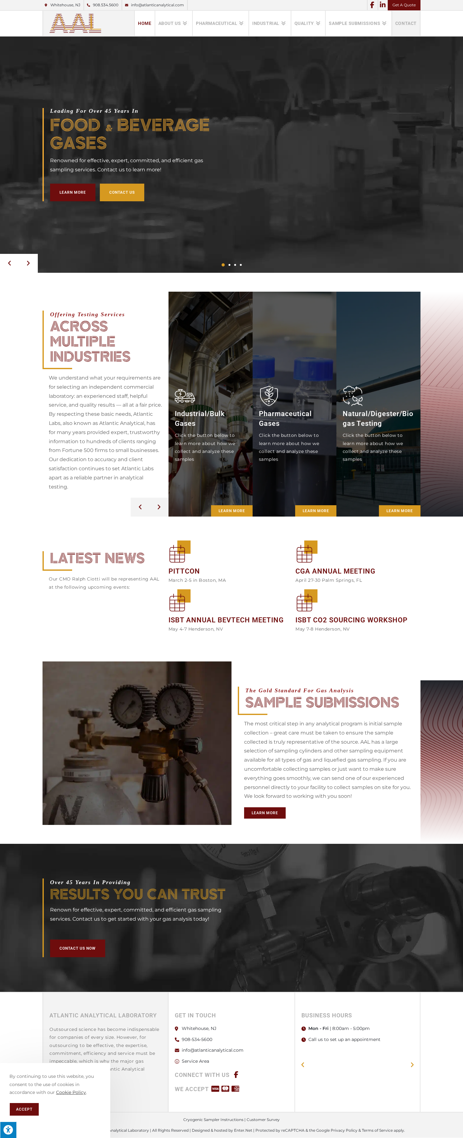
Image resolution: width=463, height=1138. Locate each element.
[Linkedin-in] (383, 5)
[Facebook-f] (372, 5)
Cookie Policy (71, 1092)
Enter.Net (243, 1130)
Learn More (73, 192)
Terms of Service (377, 1130)
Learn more (232, 511)
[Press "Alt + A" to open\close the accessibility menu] (8, 1130)
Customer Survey (263, 1119)
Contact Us (122, 192)
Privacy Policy (344, 1130)
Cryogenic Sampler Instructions (213, 1119)
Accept (24, 1109)
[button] (9, 263)
